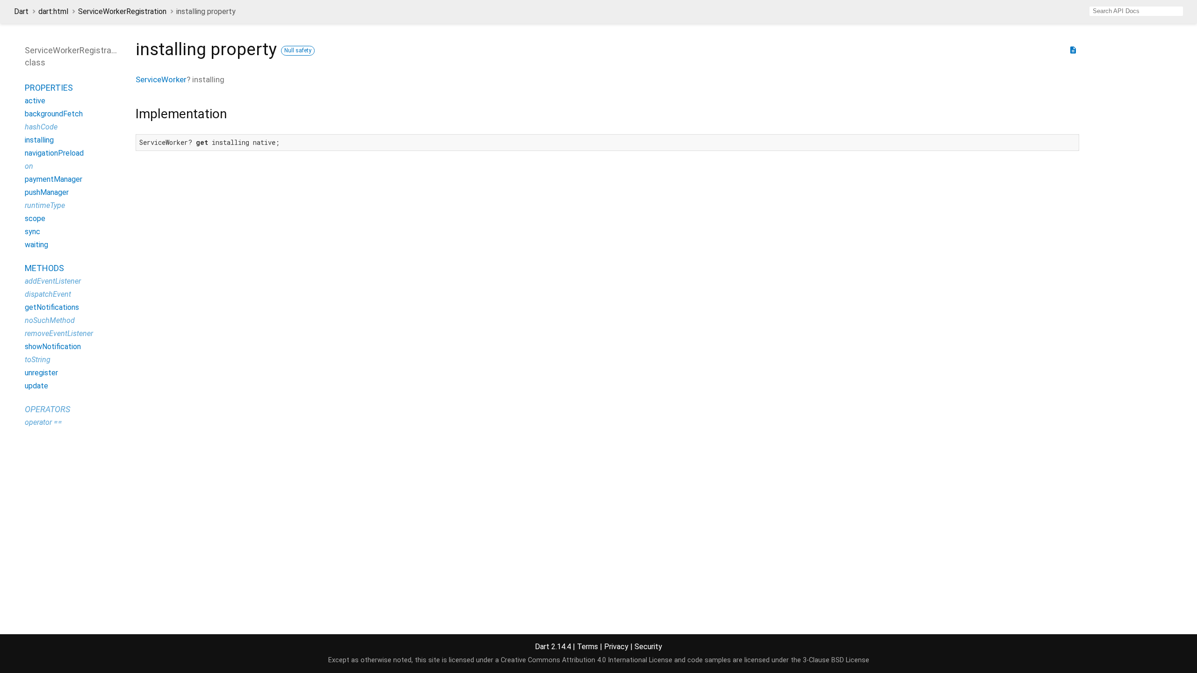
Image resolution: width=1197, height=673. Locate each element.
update (36, 385)
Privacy (616, 646)
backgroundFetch (54, 113)
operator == (43, 422)
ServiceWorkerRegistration (122, 11)
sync (32, 231)
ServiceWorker (161, 79)
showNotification (53, 346)
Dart (21, 11)
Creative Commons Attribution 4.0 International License (586, 660)
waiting (36, 244)
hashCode (41, 126)
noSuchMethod (50, 320)
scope (35, 218)
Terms (587, 646)
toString (37, 359)
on (29, 166)
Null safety (297, 50)
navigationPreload (54, 153)
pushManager (47, 192)
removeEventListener (59, 333)
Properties (49, 88)
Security (648, 646)
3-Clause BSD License (836, 660)
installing (39, 140)
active (35, 100)
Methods (44, 268)
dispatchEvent (48, 294)
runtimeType (45, 205)
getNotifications (52, 307)
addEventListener (53, 281)
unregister (41, 372)
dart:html (53, 11)
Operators (47, 409)
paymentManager (53, 179)
